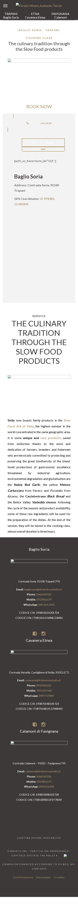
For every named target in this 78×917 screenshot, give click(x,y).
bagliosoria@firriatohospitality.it (43, 589)
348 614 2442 (46, 604)
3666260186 (43, 594)
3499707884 (46, 695)
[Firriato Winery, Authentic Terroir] (39, 5)
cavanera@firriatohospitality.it (43, 680)
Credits (59, 877)
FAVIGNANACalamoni (60, 15)
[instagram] (43, 633)
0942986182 (43, 685)
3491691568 (44, 690)
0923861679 (44, 599)
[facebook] (35, 633)
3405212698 (46, 786)
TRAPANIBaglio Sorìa (11, 15)
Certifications (23, 877)
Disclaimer (43, 877)
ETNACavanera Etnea (35, 15)
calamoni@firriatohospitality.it (43, 771)
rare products (50, 438)
